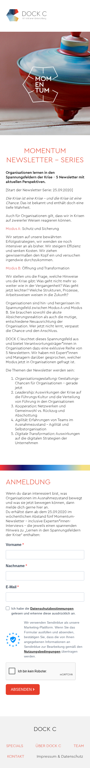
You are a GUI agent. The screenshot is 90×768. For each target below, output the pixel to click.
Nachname (16, 566)
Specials (14, 746)
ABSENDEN (22, 689)
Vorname (14, 545)
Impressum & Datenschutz (60, 756)
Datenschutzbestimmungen (52, 608)
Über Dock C (48, 746)
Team (79, 746)
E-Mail (11, 587)
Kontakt (15, 756)
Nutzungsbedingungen (42, 651)
